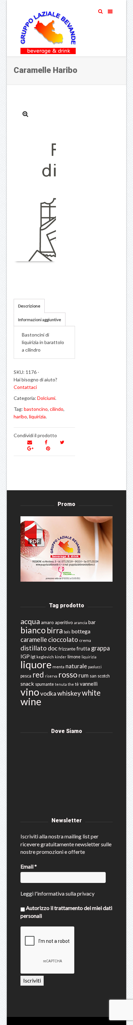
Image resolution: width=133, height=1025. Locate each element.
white (91, 692)
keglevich (45, 657)
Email (28, 866)
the (71, 684)
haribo (20, 416)
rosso (67, 674)
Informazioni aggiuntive (39, 319)
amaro (47, 622)
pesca (25, 676)
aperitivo (64, 622)
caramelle (33, 639)
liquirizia (37, 416)
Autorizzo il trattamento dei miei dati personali (66, 911)
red (38, 674)
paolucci (95, 667)
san (93, 676)
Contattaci (25, 387)
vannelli (89, 684)
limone (74, 656)
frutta (83, 648)
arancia (80, 622)
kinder (60, 657)
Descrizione (29, 305)
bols (67, 632)
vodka (48, 693)
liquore (35, 664)
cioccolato (63, 639)
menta (58, 666)
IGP (25, 656)
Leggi (26, 893)
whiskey (69, 693)
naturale (76, 666)
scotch (104, 676)
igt (33, 656)
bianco (33, 630)
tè (77, 684)
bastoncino (36, 409)
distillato (33, 648)
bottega (80, 631)
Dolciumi (46, 398)
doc (53, 648)
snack (27, 683)
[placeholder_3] (25, 114)
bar (92, 622)
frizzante (67, 648)
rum (83, 675)
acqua (30, 621)
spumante (44, 684)
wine (30, 701)
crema (85, 640)
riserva (51, 676)
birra (55, 630)
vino (29, 692)
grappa (100, 648)
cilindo (56, 409)
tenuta (61, 684)
